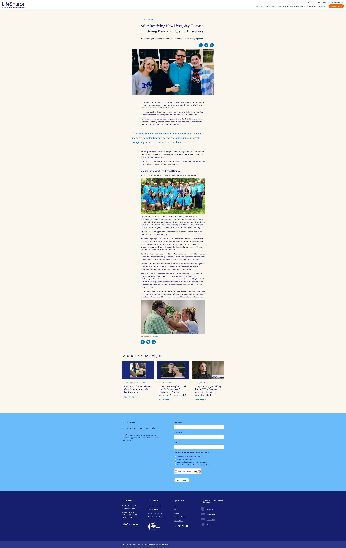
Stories (152, 19)
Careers (176, 506)
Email (176, 442)
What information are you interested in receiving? (191, 452)
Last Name (178, 432)
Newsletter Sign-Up (180, 517)
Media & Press (178, 513)
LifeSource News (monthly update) (189, 457)
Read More (129, 397)
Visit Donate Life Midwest (155, 506)
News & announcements (185, 459)
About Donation (138, 383)
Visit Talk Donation (153, 509)
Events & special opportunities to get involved (193, 465)
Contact (176, 509)
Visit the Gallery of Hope (155, 513)
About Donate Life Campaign (156, 517)
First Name (178, 422)
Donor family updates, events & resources (192, 462)
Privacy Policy (178, 521)
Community (210, 383)
